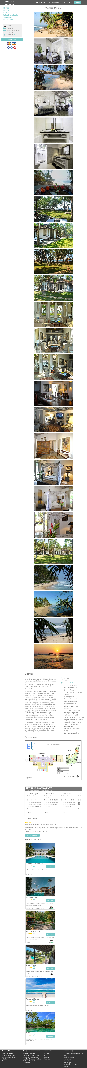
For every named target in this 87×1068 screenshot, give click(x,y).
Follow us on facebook (71, 1064)
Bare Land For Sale (29, 1053)
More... (66, 1066)
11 (34, 934)
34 (34, 900)
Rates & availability (11, 15)
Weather (46, 1055)
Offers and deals (7, 1053)
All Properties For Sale (30, 1061)
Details (6, 10)
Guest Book (8, 19)
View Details (50, 867)
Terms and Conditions (9, 1057)
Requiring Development (30, 1057)
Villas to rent (41, 2)
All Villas (4, 1059)
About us (46, 1057)
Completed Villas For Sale (31, 1055)
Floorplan (7, 12)
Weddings (67, 1063)
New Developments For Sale (32, 1059)
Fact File (46, 1053)
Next (79, 803)
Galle (14, 35)
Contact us (5, 1061)
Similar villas (8, 17)
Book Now (12, 39)
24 (34, 866)
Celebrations (68, 1059)
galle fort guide (69, 1057)
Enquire (78, 2)
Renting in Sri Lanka (8, 1055)
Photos (6, 8)
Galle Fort (67, 1061)
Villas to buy (66, 2)
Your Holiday (54, 2)
